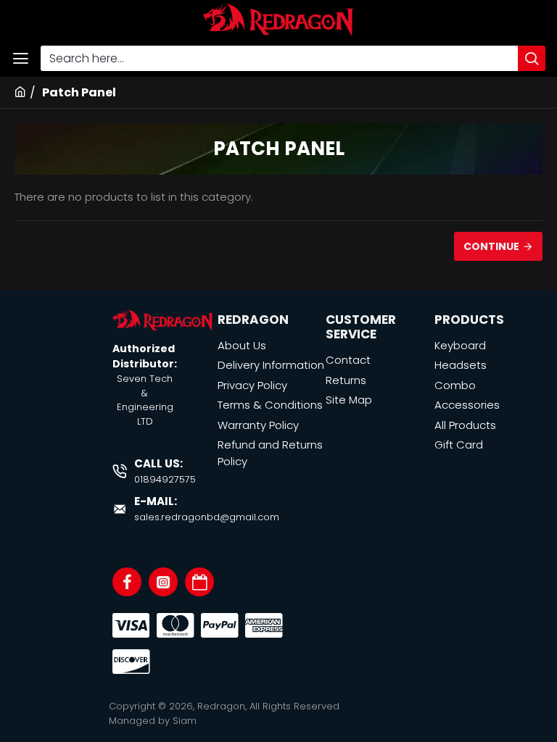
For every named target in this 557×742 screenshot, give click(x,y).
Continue (491, 246)
